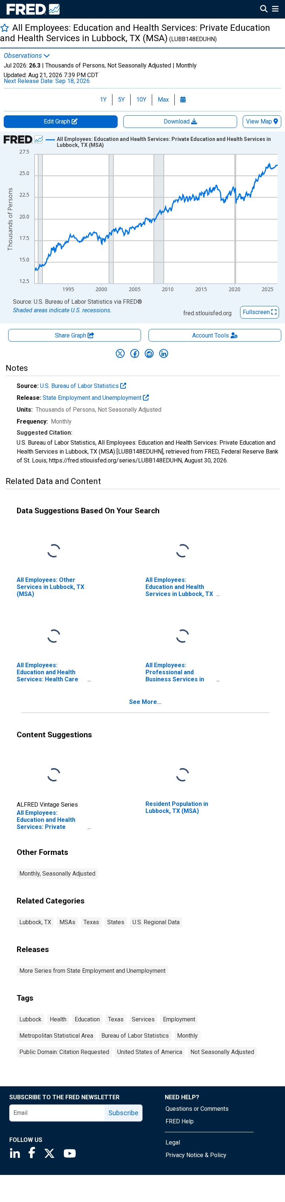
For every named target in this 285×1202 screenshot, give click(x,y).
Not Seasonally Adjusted (222, 1052)
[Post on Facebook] (134, 353)
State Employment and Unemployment (93, 397)
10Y (141, 99)
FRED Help (180, 1121)
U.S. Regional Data (156, 922)
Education (87, 1019)
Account (210, 335)
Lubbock (30, 1019)
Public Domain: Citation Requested (64, 1052)
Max (163, 99)
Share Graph (71, 335)
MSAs (67, 922)
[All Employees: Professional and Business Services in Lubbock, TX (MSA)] (182, 636)
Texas (91, 922)
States (115, 922)
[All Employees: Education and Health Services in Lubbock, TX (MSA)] (182, 551)
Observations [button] (23, 55)
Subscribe (123, 1113)
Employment (179, 1019)
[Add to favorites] (4, 27)
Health (58, 1019)
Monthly (187, 1035)
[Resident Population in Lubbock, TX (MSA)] (182, 775)
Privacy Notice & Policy (196, 1155)
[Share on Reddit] (149, 353)
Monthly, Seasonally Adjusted (57, 873)
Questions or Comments (197, 1108)
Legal (173, 1142)
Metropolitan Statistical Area (56, 1035)
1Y (103, 99)
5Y (121, 99)
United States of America (149, 1052)
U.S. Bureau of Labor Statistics (80, 385)
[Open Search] (264, 9)
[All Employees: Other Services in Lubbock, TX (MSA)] (54, 551)
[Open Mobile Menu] (275, 9)
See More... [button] (145, 701)
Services (143, 1019)
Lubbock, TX (35, 922)
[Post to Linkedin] (163, 353)
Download (177, 121)
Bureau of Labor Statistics (135, 1035)
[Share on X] (120, 353)
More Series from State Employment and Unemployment (92, 970)
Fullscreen (257, 312)
